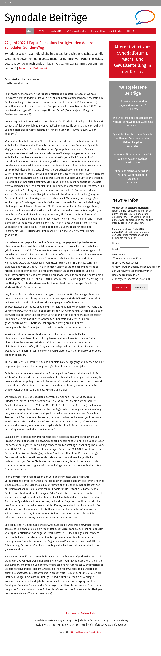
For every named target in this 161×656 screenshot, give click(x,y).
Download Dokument (33, 68)
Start (30, 31)
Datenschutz (88, 613)
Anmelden (10, 3)
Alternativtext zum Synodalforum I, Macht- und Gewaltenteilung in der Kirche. (132, 59)
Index (131, 31)
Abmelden (140, 287)
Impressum (72, 613)
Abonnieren (122, 287)
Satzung (56, 31)
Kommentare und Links (106, 31)
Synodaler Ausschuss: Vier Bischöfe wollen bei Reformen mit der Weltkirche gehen (133, 138)
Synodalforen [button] (76, 31)
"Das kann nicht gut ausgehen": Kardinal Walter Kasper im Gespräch (132, 174)
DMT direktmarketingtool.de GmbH (86, 632)
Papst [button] (42, 31)
